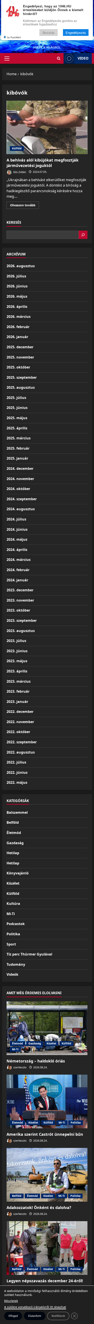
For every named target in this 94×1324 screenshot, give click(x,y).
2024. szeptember (22, 499)
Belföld (13, 822)
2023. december (20, 590)
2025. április (17, 428)
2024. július (16, 519)
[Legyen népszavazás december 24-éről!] (47, 1248)
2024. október (18, 488)
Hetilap (13, 852)
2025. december (20, 347)
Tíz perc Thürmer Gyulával (29, 954)
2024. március (19, 559)
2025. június (17, 407)
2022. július (16, 762)
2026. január (17, 336)
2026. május (17, 296)
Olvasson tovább (24, 206)
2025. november (20, 357)
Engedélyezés (76, 32)
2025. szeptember (22, 377)
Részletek (11, 1301)
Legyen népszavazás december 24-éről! (45, 1280)
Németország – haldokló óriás (36, 1061)
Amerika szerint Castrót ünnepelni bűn (45, 1134)
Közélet (13, 883)
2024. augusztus (21, 509)
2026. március (19, 316)
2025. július (16, 397)
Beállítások (58, 1316)
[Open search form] (58, 58)
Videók (12, 974)
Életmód (14, 832)
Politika (13, 934)
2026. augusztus (21, 265)
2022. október (18, 731)
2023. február (18, 691)
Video (83, 58)
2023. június (17, 651)
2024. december (20, 468)
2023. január (17, 701)
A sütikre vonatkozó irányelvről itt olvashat (35, 1307)
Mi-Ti (11, 913)
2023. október (18, 610)
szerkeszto (19, 1067)
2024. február (18, 569)
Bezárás (49, 32)
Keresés (14, 222)
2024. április (17, 549)
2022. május (17, 782)
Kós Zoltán (19, 172)
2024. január (17, 580)
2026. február (18, 326)
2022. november (20, 721)
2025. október (18, 367)
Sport (11, 944)
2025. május (17, 417)
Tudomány (16, 964)
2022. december (20, 711)
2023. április (17, 671)
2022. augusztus (21, 752)
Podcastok (16, 923)
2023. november (20, 600)
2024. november (20, 478)
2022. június (17, 772)
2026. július (16, 276)
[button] (7, 58)
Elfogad (13, 1316)
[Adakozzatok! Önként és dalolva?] (47, 1175)
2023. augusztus (21, 630)
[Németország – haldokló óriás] (47, 1028)
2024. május (17, 539)
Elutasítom (34, 1316)
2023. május (17, 661)
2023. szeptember (22, 620)
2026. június (17, 286)
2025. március (19, 438)
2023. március (19, 681)
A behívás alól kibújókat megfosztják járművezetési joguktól (47, 127)
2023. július (16, 640)
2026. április (17, 306)
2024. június (17, 529)
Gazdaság (15, 842)
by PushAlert (14, 37)
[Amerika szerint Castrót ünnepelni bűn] (47, 1101)
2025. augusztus (21, 387)
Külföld (17, 148)
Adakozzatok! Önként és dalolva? (39, 1207)
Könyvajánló (18, 873)
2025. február (18, 448)
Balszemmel (17, 812)
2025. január (17, 458)
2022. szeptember (22, 742)
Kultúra (13, 903)
